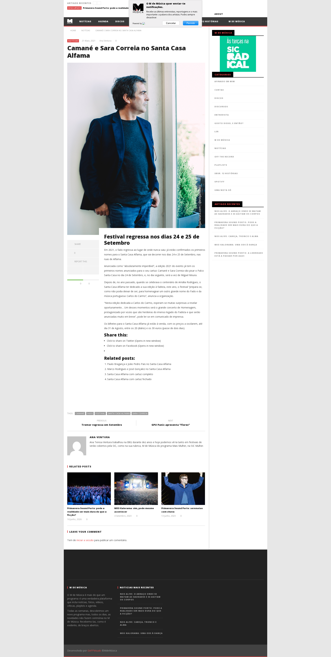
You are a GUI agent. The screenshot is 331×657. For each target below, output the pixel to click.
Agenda (103, 21)
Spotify (219, 181)
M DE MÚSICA (222, 140)
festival (100, 413)
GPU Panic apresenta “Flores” (171, 423)
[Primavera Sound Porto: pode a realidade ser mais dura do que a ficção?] (89, 488)
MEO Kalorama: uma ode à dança (235, 244)
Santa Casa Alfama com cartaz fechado (129, 379)
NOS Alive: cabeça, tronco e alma (236, 236)
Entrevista (221, 114)
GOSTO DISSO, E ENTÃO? (229, 123)
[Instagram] (260, 14)
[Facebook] (228, 14)
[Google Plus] (248, 14)
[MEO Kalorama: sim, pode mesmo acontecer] (136, 488)
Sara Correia (140, 413)
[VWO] (145, 23)
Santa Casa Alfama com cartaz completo (130, 374)
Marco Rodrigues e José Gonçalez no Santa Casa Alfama (138, 369)
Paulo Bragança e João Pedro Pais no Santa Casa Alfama (139, 364)
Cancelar (171, 23)
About (218, 14)
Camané (80, 413)
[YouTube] (235, 14)
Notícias (85, 21)
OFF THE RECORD (224, 156)
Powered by (137, 23)
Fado (90, 413)
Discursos (74, 8)
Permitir (191, 23)
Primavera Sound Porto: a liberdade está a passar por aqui (238, 254)
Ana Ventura (105, 40)
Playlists (220, 165)
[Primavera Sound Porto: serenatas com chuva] (183, 488)
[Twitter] (241, 14)
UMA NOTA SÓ (222, 190)
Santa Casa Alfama (119, 413)
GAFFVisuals (94, 650)
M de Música (236, 21)
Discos (119, 21)
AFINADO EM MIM (224, 81)
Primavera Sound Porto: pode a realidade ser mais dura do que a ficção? (109, 8)
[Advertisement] (136, 398)
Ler (216, 131)
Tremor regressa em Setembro (102, 423)
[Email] (254, 14)
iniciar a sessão (85, 540)
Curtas (219, 90)
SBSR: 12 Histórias (206, 21)
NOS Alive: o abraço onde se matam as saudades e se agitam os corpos (237, 212)
